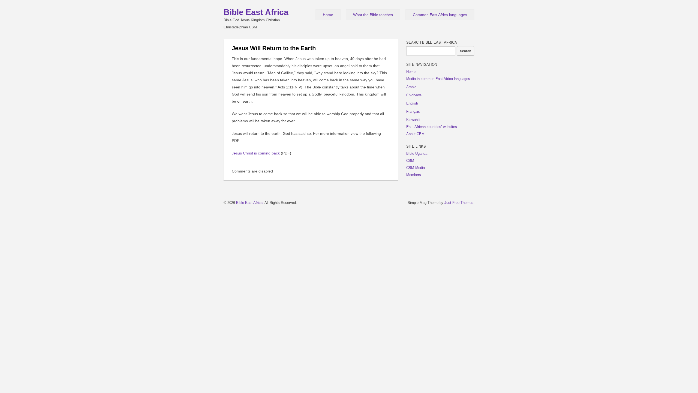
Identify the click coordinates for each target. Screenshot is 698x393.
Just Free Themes (458, 203)
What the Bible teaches (373, 15)
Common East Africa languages (440, 15)
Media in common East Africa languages (438, 79)
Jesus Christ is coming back (256, 153)
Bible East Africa (256, 12)
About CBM (415, 134)
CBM (410, 161)
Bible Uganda (416, 153)
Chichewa (414, 95)
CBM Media (415, 168)
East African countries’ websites (431, 127)
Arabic (411, 87)
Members (413, 175)
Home (328, 15)
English (412, 103)
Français (413, 111)
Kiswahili (413, 120)
